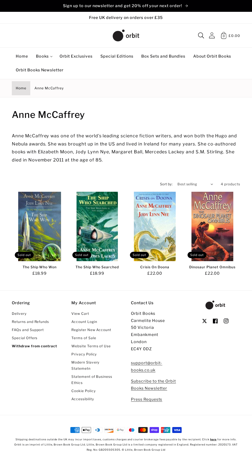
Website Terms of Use (91, 346)
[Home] (126, 35)
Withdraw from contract (34, 346)
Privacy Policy (84, 354)
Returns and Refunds (30, 322)
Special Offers (24, 338)
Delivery (19, 314)
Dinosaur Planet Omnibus (212, 267)
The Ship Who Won (40, 267)
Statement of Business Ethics (91, 380)
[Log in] (212, 35)
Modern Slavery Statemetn (85, 365)
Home (21, 88)
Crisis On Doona (154, 267)
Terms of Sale (83, 338)
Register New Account (91, 330)
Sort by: (166, 184)
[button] (201, 35)
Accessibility (82, 399)
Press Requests (146, 399)
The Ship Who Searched (97, 267)
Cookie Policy (83, 391)
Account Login (84, 322)
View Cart (80, 314)
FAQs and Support (28, 330)
